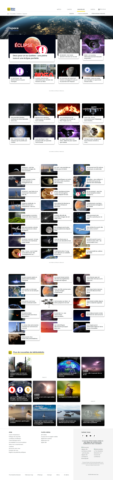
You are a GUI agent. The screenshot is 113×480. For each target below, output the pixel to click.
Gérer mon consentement (16, 444)
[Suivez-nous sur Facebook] (83, 436)
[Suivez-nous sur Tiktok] (94, 436)
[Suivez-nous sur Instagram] (87, 436)
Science (19, 13)
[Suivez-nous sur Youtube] (90, 436)
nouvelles (13, 13)
